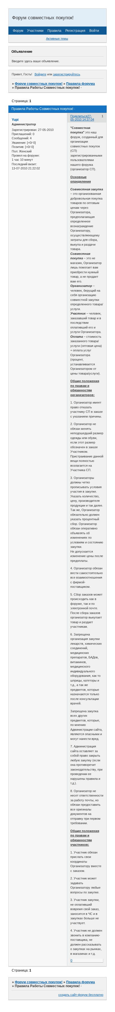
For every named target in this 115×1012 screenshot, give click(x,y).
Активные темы (57, 38)
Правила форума (80, 84)
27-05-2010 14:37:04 (82, 117)
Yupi (15, 120)
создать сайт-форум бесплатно (80, 994)
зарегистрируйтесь (66, 74)
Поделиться (78, 116)
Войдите (40, 74)
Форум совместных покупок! (39, 84)
